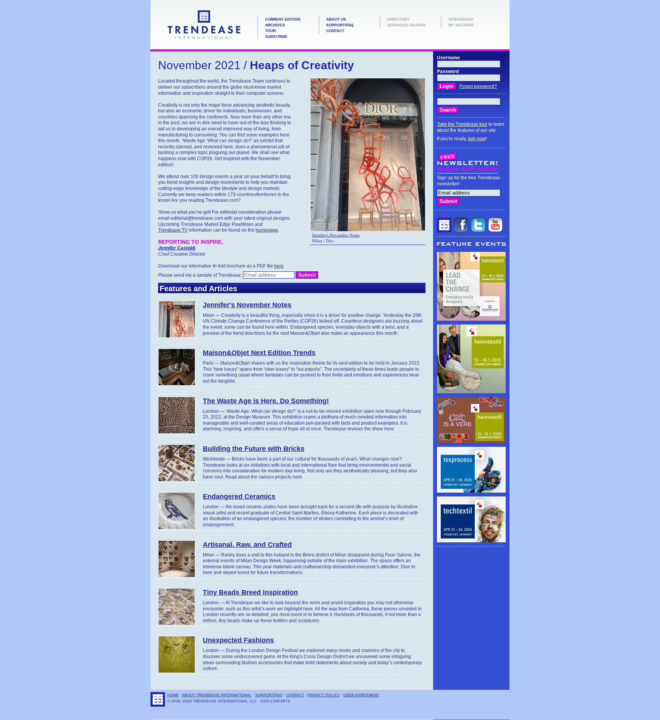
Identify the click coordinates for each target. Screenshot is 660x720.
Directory (398, 19)
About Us (336, 19)
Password (448, 71)
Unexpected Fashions (238, 640)
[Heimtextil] (471, 319)
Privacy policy (323, 695)
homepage (267, 230)
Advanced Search (406, 25)
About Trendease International (217, 695)
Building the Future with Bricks (253, 448)
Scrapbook (460, 19)
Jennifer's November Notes (335, 235)
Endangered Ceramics (239, 496)
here (279, 266)
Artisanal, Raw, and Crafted (247, 544)
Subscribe (276, 36)
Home (173, 695)
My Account (461, 25)
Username (448, 57)
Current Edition (282, 19)
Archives (275, 25)
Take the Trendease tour (462, 124)
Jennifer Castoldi (176, 248)
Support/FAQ (340, 25)
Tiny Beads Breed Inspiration (250, 592)
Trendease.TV (173, 230)
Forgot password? (478, 86)
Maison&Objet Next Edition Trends (259, 353)
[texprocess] (471, 491)
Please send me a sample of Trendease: (200, 275)
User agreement (361, 695)
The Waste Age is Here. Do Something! (266, 401)
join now (476, 138)
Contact (335, 31)
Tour (270, 31)
